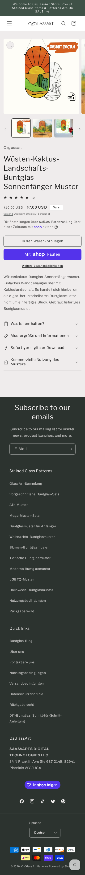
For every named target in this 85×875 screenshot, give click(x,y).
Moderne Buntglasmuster (29, 569)
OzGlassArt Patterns (34, 866)
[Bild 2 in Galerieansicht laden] (42, 128)
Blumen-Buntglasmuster (29, 547)
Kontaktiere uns (22, 662)
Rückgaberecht (21, 611)
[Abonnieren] (70, 449)
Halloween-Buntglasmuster (31, 590)
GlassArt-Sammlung (25, 483)
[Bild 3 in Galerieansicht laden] (63, 128)
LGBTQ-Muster (21, 579)
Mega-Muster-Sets (24, 515)
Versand (8, 214)
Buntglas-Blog (21, 641)
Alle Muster (18, 505)
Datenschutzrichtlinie (26, 694)
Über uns (16, 651)
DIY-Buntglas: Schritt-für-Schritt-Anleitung (35, 718)
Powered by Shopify (61, 866)
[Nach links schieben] (5, 129)
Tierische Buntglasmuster (30, 558)
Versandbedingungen (26, 683)
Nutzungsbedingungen (27, 600)
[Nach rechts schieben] (80, 129)
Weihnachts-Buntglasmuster (32, 537)
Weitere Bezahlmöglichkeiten (42, 265)
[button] (9, 23)
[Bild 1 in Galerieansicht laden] (21, 128)
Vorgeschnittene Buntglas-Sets (34, 494)
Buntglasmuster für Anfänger (32, 526)
